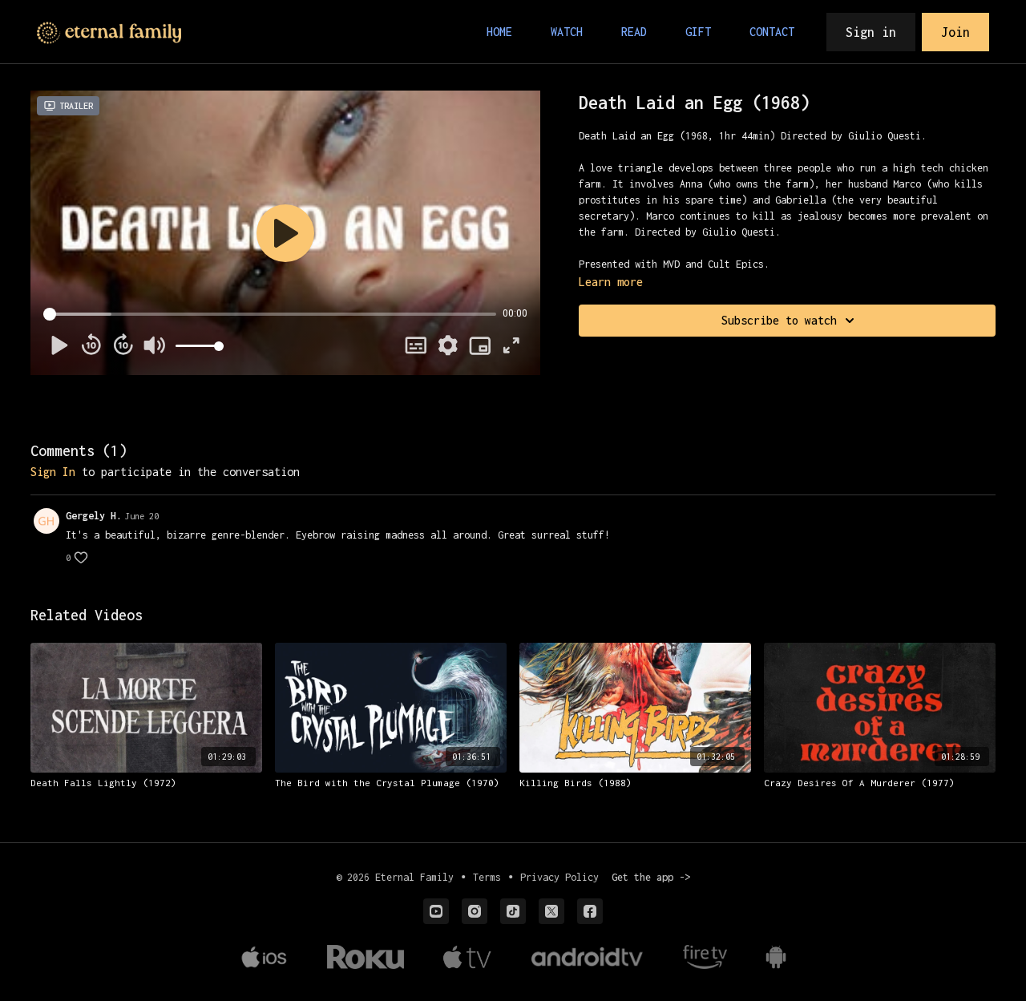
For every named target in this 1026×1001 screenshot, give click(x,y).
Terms (487, 877)
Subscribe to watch (779, 320)
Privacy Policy (559, 877)
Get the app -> (651, 877)
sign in (52, 471)
